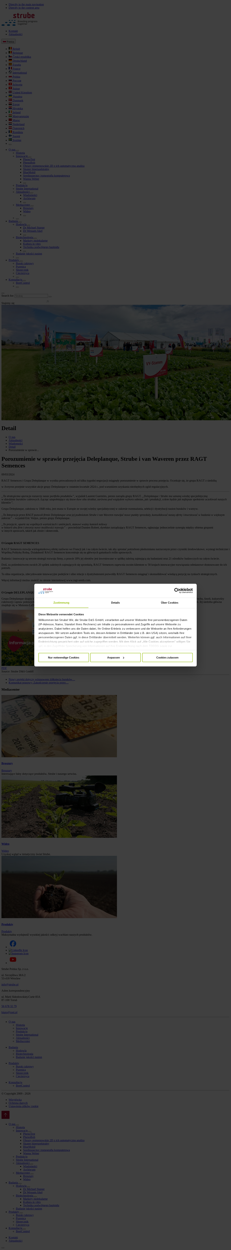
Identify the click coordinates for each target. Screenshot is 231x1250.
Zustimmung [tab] (61, 602)
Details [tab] (115, 602)
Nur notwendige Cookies (63, 657)
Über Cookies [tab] (169, 602)
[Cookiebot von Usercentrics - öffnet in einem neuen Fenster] (177, 590)
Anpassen (113, 657)
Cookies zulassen (167, 657)
